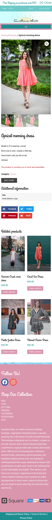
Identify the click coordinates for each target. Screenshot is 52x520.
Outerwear (6, 413)
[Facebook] (4, 382)
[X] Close (45, 2)
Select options (9, 292)
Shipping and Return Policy (17, 514)
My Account (44, 8)
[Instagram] (13, 382)
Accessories (7, 417)
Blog (11, 8)
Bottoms (5, 407)
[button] (26, 27)
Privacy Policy (26, 518)
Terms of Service (38, 514)
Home (4, 8)
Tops (3, 404)
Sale (3, 420)
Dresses (13, 35)
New (3, 401)
